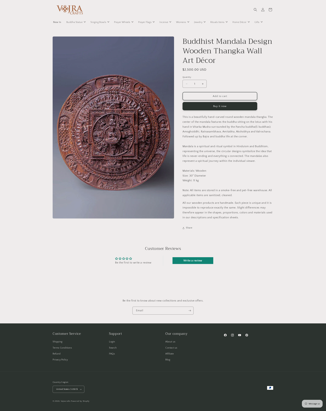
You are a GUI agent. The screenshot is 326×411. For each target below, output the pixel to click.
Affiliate (169, 353)
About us (170, 341)
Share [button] (189, 227)
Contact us (171, 347)
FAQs (112, 353)
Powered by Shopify (80, 401)
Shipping (57, 341)
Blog (167, 359)
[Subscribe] (189, 311)
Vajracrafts (65, 401)
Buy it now (220, 106)
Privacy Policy (60, 359)
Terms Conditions (62, 347)
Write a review (192, 260)
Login (112, 341)
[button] (255, 9)
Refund (57, 353)
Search (113, 347)
